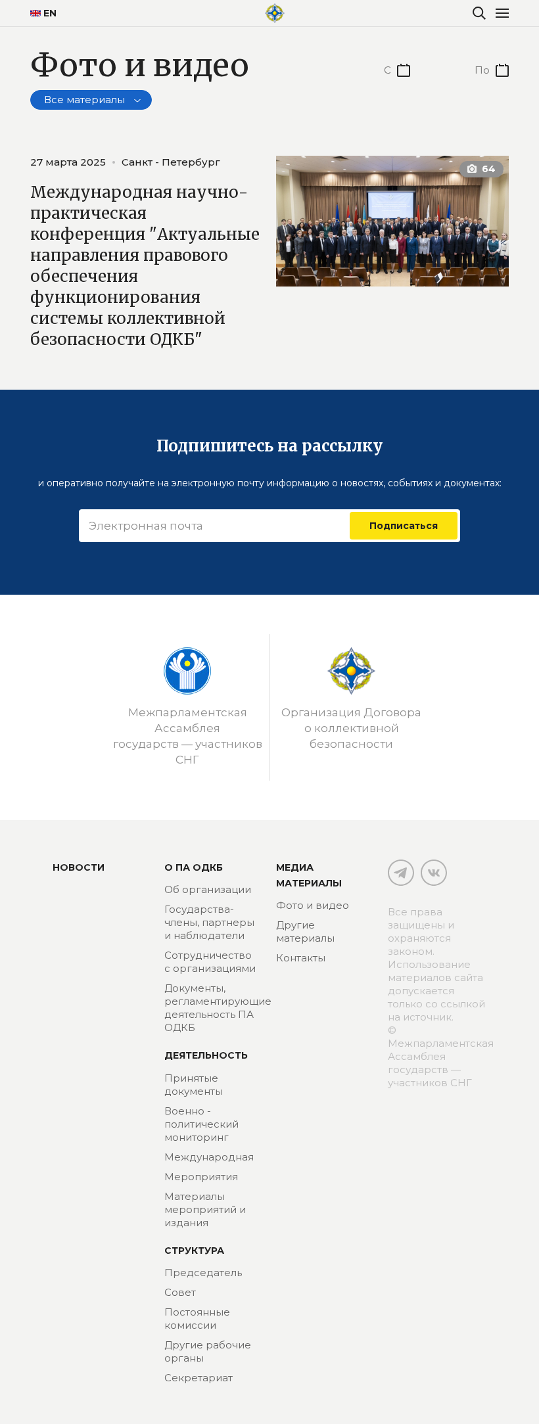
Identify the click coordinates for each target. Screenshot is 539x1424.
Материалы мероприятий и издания (205, 1209)
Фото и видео (312, 905)
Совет (180, 1292)
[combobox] (91, 100)
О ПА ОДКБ (193, 867)
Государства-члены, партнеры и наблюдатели (209, 922)
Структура (194, 1250)
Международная (209, 1157)
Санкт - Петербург (171, 162)
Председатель (203, 1272)
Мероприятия (201, 1176)
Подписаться (403, 526)
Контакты (300, 958)
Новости (79, 867)
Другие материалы (305, 931)
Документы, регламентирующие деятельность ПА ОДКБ (217, 1008)
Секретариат (198, 1377)
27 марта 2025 (68, 162)
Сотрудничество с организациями (210, 962)
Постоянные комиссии (197, 1318)
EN (50, 13)
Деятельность (206, 1055)
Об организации (207, 889)
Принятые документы (193, 1084)
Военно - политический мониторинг (201, 1124)
